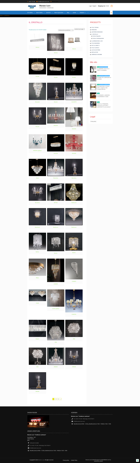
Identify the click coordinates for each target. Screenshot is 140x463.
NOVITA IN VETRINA (103, 67)
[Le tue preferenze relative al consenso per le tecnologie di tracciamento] (137, 460)
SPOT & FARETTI (95, 45)
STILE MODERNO (95, 43)
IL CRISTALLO (94, 34)
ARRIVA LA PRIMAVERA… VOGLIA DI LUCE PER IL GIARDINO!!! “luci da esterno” (104, 105)
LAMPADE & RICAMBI (96, 54)
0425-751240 (32, 1)
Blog (68, 12)
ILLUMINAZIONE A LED (97, 41)
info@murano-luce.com (43, 1)
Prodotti (82, 12)
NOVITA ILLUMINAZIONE (104, 75)
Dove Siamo (39, 12)
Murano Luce (44, 6)
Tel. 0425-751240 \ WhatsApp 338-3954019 (40, 445)
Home (1, 15)
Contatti (48, 12)
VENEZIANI (94, 29)
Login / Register (92, 6)
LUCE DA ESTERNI (95, 50)
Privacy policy (93, 121)
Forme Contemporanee (98, 38)
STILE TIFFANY (95, 27)
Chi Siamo (30, 12)
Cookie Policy (74, 460)
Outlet (74, 12)
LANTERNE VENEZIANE (97, 32)
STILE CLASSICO (95, 47)
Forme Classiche (96, 36)
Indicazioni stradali (34, 443)
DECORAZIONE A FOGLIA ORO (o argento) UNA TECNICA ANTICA (103, 88)
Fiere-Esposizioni (58, 12)
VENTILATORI (94, 52)
